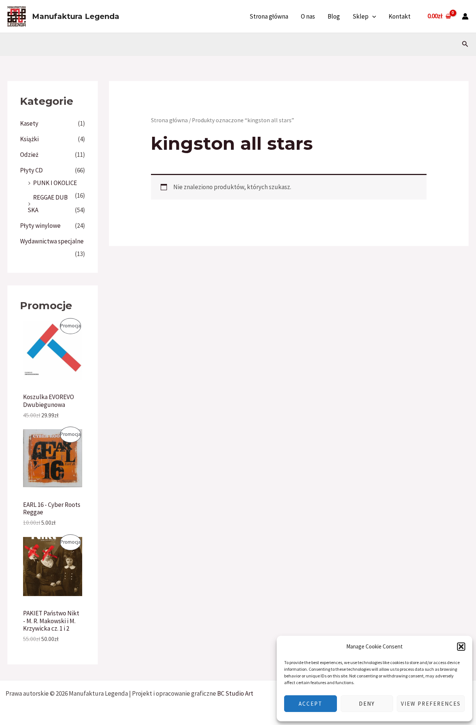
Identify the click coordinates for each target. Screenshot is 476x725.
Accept (310, 703)
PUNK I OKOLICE (55, 183)
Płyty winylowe (40, 225)
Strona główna (269, 16)
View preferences (431, 703)
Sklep (361, 16)
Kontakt (400, 16)
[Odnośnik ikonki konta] (465, 16)
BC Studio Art (235, 693)
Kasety (29, 123)
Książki (29, 139)
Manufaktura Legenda (75, 16)
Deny (367, 703)
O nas (308, 16)
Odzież (29, 154)
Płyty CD (31, 170)
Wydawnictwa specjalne (52, 241)
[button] (461, 646)
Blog (334, 16)
